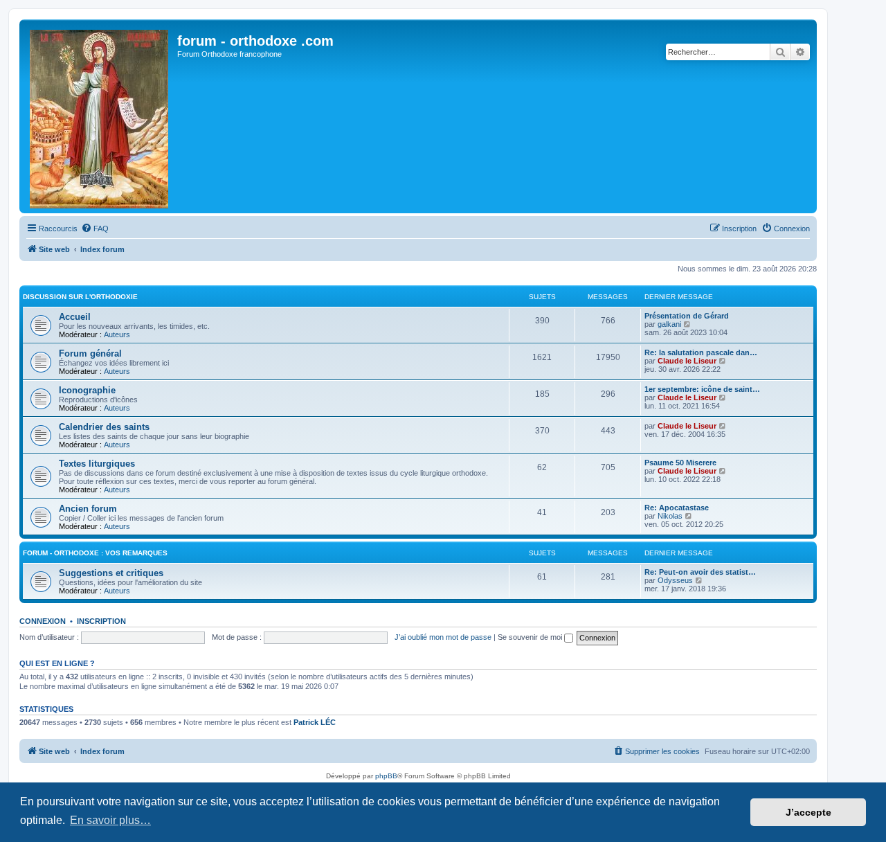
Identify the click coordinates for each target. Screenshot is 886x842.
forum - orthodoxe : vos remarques (95, 553)
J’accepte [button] (808, 812)
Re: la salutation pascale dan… (700, 352)
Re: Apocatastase (676, 507)
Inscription (101, 621)
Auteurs (117, 334)
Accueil (75, 317)
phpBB (386, 776)
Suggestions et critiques (111, 573)
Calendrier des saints (104, 427)
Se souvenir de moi (531, 637)
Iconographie (87, 390)
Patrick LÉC (314, 722)
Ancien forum (88, 508)
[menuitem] (95, 228)
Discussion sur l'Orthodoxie (80, 297)
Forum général (90, 353)
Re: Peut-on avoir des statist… (700, 572)
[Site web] (100, 116)
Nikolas (670, 516)
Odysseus (675, 580)
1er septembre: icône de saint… (702, 389)
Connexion (42, 621)
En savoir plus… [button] (110, 820)
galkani (669, 324)
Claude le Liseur (687, 361)
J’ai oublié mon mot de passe (443, 637)
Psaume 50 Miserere (680, 462)
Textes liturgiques (97, 463)
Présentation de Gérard (686, 316)
